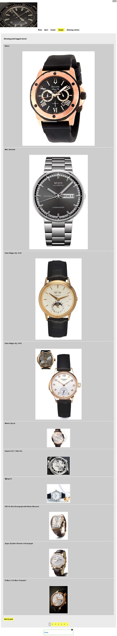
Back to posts (8, 619)
